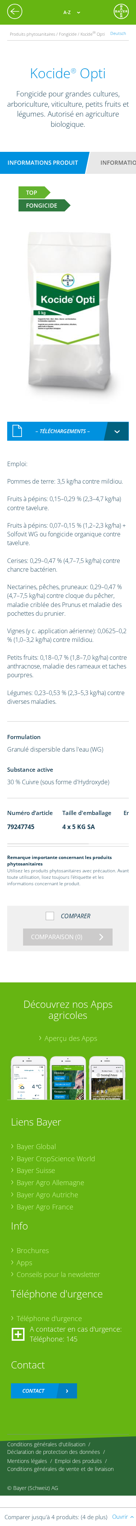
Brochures (33, 1250)
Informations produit (43, 162)
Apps (24, 1262)
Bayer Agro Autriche (47, 1194)
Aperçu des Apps (71, 1038)
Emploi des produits (78, 1461)
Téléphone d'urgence (49, 1318)
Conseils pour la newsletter (58, 1274)
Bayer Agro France (45, 1206)
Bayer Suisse (36, 1170)
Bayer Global (36, 1146)
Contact (33, 1390)
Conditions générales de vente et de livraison (60, 1468)
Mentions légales (27, 1461)
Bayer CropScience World (56, 1158)
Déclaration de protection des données (53, 1451)
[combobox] (68, 431)
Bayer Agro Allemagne (50, 1182)
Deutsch (118, 33)
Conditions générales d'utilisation (46, 1444)
